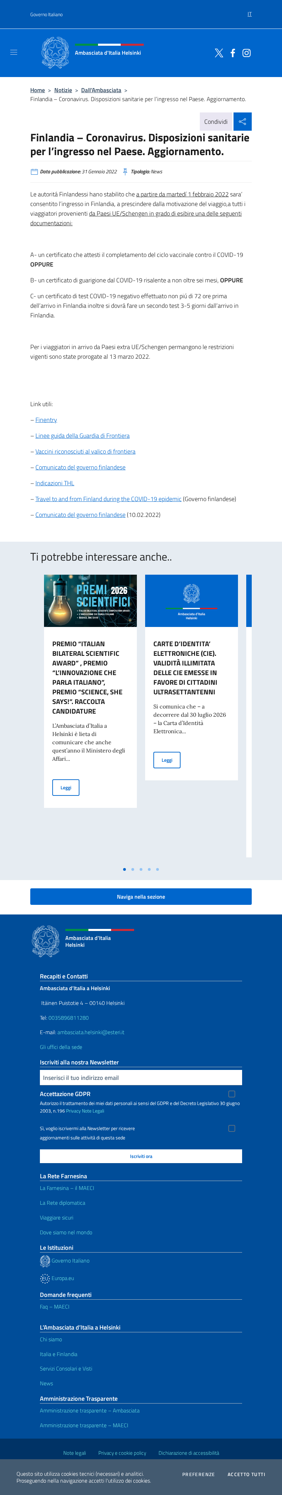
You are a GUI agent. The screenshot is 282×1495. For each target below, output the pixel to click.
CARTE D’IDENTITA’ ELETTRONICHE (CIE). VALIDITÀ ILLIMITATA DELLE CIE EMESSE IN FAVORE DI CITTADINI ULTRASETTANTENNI (185, 667)
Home (37, 90)
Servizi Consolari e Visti (66, 1368)
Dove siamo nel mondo (66, 1232)
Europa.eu (62, 1278)
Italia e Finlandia (58, 1354)
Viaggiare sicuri (56, 1217)
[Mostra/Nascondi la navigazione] (14, 52)
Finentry (46, 419)
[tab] (124, 869)
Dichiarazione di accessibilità (189, 1453)
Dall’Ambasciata (101, 90)
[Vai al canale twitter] (217, 52)
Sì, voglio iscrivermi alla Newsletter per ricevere (87, 1128)
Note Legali (93, 1110)
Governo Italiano (46, 14)
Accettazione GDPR (65, 1093)
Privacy (73, 1110)
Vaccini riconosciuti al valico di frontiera (85, 451)
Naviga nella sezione (141, 896)
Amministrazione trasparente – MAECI (84, 1425)
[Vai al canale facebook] (231, 52)
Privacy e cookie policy (122, 1453)
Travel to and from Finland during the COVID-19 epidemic (108, 498)
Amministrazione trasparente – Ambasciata (90, 1410)
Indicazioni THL (54, 483)
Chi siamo (51, 1339)
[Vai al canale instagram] (245, 52)
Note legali (74, 1453)
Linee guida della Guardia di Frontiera (82, 435)
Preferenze (198, 1474)
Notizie (63, 90)
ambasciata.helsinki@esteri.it (90, 1032)
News (46, 1383)
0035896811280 (68, 1018)
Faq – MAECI (54, 1306)
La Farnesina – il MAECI (67, 1188)
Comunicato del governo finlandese (80, 467)
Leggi (70, 787)
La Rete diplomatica (62, 1203)
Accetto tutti (246, 1474)
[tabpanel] (90, 719)
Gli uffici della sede (61, 1047)
